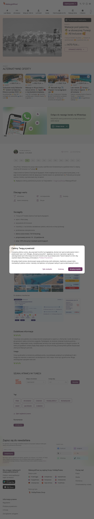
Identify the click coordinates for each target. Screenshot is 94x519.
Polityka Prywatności (46, 258)
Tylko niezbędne (47, 269)
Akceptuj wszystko (75, 269)
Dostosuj (61, 269)
